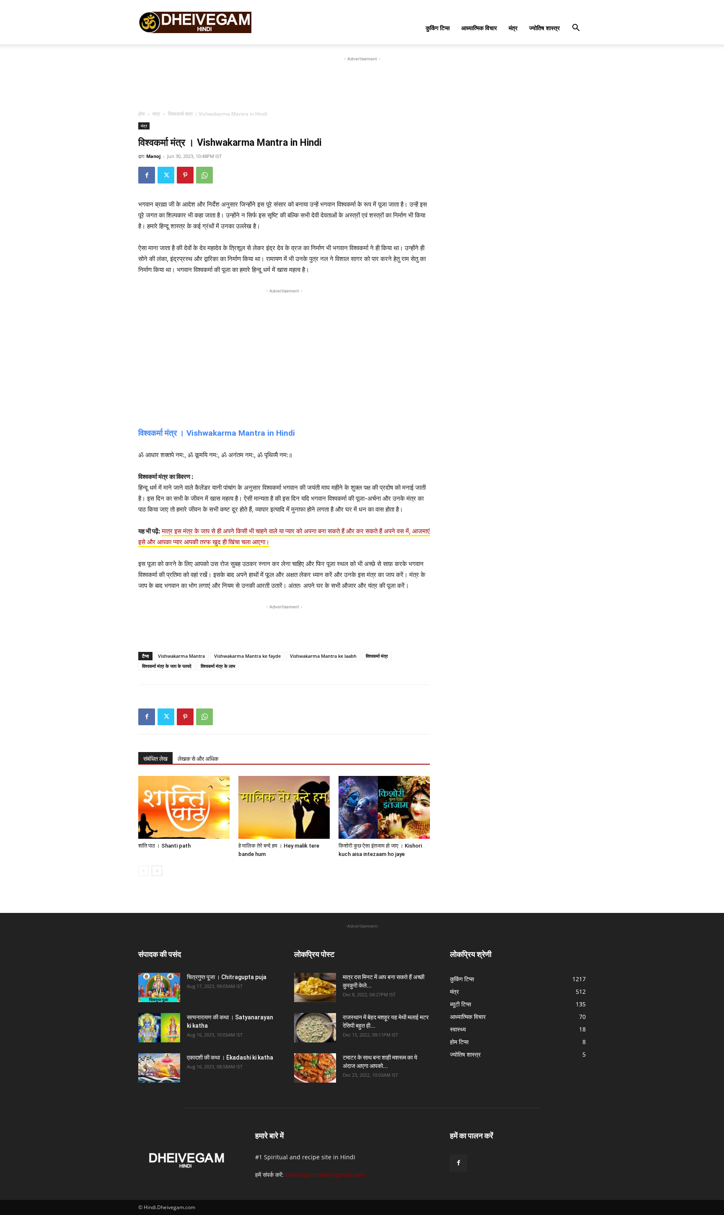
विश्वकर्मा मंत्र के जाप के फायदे (166, 666)
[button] (576, 29)
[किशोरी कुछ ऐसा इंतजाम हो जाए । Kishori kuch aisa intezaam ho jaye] (384, 807)
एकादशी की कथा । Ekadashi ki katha (230, 1057)
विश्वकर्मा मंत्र (377, 656)
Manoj (153, 156)
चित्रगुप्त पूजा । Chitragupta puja (226, 977)
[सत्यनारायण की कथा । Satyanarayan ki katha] (159, 1027)
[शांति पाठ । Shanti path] (184, 807)
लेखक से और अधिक (198, 758)
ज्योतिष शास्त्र (544, 28)
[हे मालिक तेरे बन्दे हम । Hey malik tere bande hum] (284, 807)
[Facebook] (146, 175)
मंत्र (513, 28)
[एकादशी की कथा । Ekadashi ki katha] (159, 1068)
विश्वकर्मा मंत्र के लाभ (218, 666)
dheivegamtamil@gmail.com (325, 1175)
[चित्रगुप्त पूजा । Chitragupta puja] (159, 987)
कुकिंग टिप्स (438, 28)
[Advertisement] (362, 82)
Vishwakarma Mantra (181, 656)
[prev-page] (143, 871)
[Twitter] (166, 175)
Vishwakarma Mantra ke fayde (247, 656)
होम (141, 113)
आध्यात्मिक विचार (479, 28)
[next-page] (157, 871)
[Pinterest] (185, 175)
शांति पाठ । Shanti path (164, 846)
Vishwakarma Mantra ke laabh (323, 656)
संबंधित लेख (155, 758)
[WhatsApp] (204, 175)
